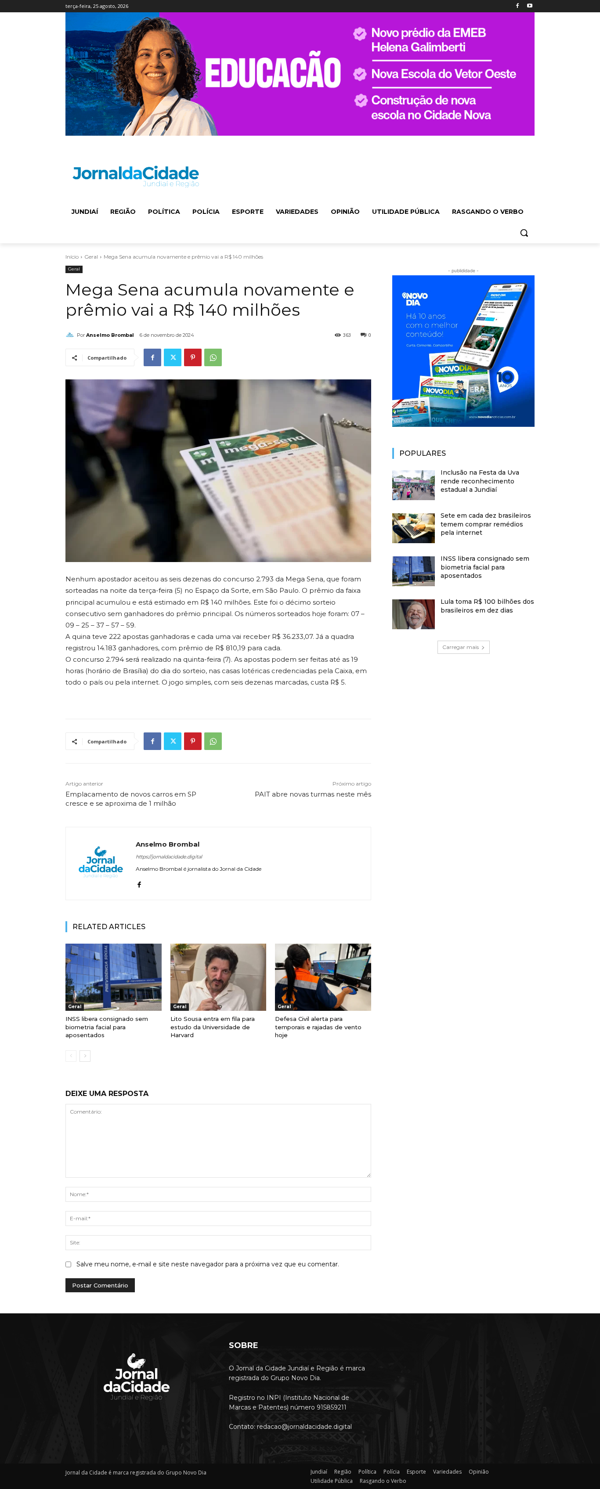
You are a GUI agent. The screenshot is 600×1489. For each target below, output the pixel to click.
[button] (524, 232)
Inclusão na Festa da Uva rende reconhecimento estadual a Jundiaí (480, 481)
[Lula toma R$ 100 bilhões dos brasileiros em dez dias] (413, 614)
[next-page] (85, 1056)
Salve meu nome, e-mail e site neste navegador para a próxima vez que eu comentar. (207, 1264)
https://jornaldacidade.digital (169, 857)
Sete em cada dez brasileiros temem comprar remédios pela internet (486, 524)
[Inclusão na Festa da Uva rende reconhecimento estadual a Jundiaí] (413, 485)
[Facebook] (517, 6)
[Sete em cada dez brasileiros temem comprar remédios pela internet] (413, 528)
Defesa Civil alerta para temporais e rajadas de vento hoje (318, 1026)
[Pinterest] (193, 357)
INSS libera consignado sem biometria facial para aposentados (106, 1026)
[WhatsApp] (213, 357)
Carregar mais (460, 647)
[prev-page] (70, 1056)
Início (72, 256)
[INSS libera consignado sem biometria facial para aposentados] (113, 977)
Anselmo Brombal (110, 335)
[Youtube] (529, 6)
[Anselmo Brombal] (71, 335)
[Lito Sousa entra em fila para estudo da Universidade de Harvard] (218, 977)
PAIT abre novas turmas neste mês (313, 794)
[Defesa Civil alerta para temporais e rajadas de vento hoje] (323, 977)
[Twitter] (172, 357)
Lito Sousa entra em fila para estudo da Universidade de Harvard (212, 1026)
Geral (91, 256)
